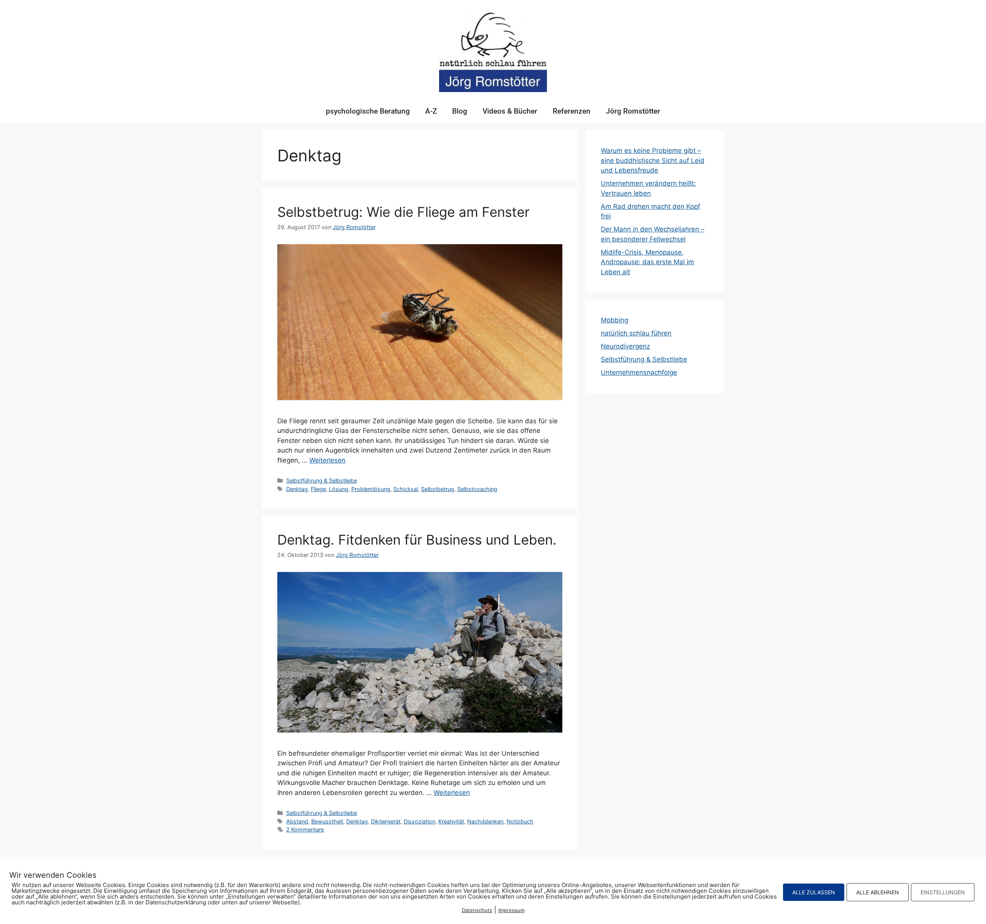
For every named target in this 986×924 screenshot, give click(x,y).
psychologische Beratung (368, 111)
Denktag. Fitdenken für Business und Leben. (417, 540)
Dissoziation (419, 821)
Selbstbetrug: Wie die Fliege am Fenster (403, 212)
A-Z (431, 111)
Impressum (511, 910)
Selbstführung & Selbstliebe (321, 480)
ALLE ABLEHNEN (877, 892)
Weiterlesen (327, 460)
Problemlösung (370, 489)
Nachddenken (485, 821)
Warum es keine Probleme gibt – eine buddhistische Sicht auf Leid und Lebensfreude (652, 160)
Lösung (338, 489)
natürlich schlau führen (636, 333)
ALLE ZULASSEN (813, 892)
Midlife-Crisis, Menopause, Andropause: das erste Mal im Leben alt (647, 262)
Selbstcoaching (477, 489)
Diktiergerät (386, 821)
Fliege (318, 489)
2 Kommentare (305, 829)
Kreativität (451, 821)
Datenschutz (477, 910)
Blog (459, 111)
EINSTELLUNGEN (943, 892)
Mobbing (614, 320)
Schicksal (405, 489)
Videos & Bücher (510, 111)
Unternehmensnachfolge (639, 372)
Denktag (297, 489)
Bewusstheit (327, 821)
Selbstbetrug (437, 489)
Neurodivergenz (625, 346)
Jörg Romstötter (633, 111)
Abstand (297, 821)
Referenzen (571, 111)
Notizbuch (519, 821)
